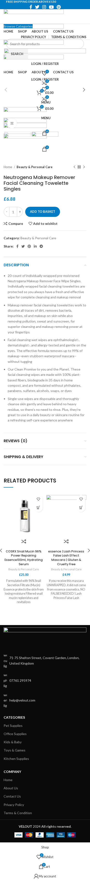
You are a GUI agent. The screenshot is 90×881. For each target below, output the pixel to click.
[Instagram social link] (44, 7)
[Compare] (24, 541)
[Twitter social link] (37, 7)
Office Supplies (15, 734)
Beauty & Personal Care (35, 167)
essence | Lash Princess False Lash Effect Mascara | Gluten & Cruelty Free (66, 557)
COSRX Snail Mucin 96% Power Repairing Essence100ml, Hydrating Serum (24, 557)
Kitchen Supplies (16, 759)
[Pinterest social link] (58, 7)
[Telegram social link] (41, 246)
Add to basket (42, 211)
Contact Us (12, 796)
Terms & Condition (18, 813)
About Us (11, 788)
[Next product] (84, 167)
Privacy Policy (14, 805)
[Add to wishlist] (38, 499)
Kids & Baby (13, 742)
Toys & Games (14, 750)
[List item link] (45, 680)
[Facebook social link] (31, 7)
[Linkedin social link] (35, 246)
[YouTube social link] (51, 7)
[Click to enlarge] (12, 123)
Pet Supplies (13, 725)
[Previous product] (74, 167)
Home (8, 167)
